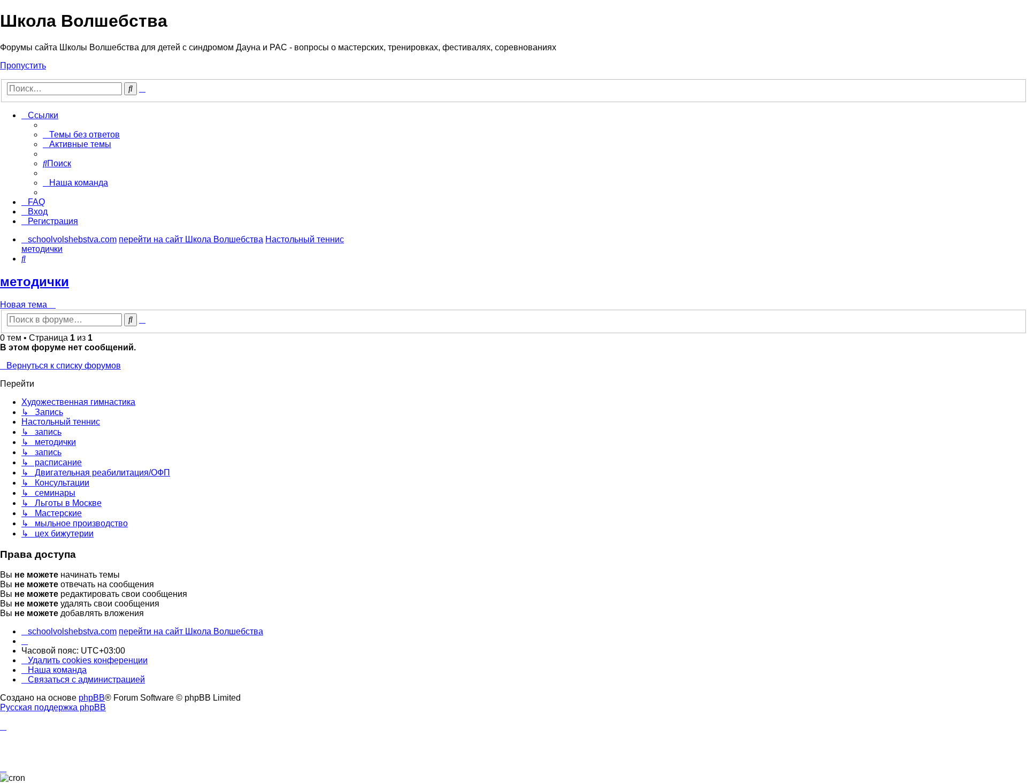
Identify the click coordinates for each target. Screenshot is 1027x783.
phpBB (92, 697)
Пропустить (23, 65)
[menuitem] (81, 134)
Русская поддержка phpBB (53, 707)
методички (34, 281)
